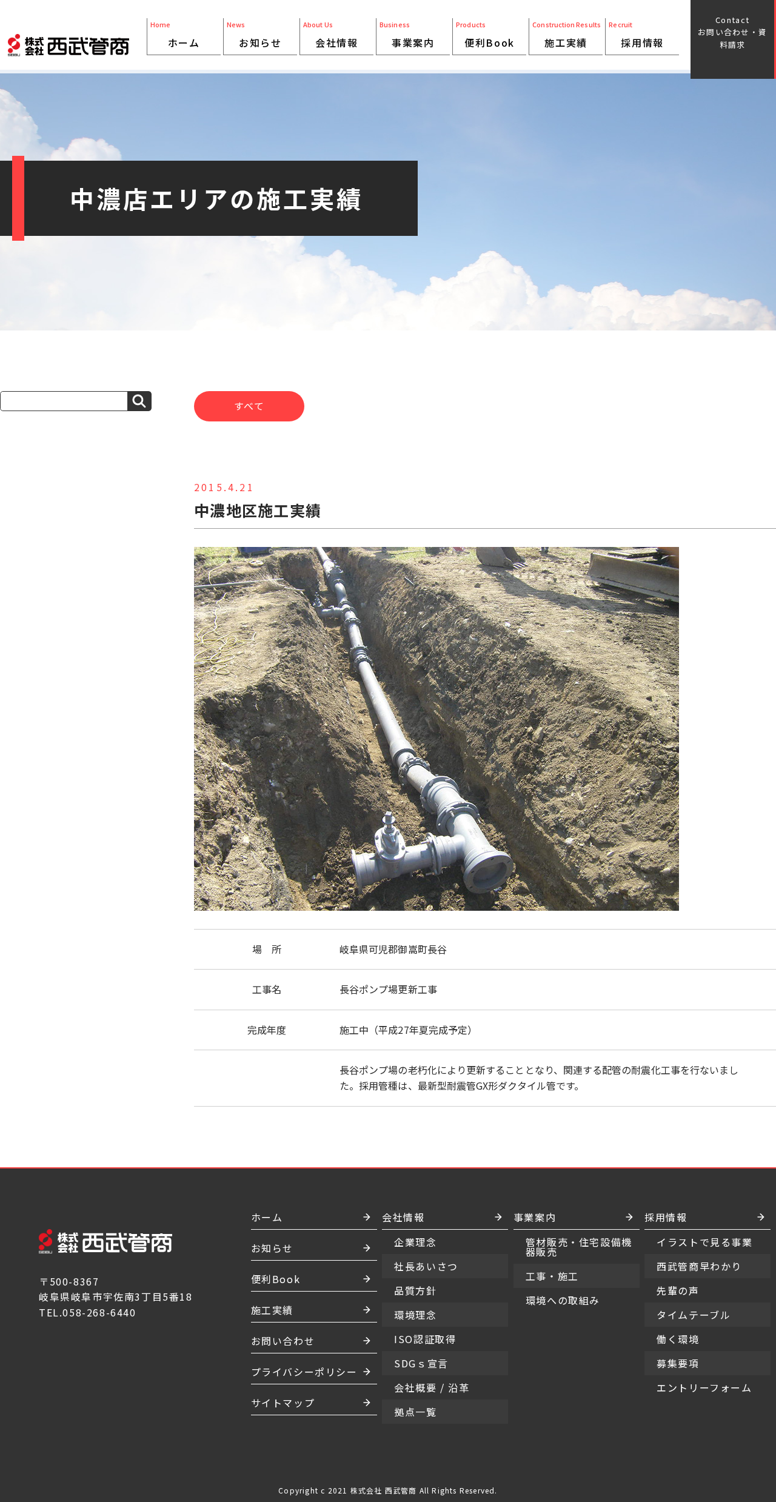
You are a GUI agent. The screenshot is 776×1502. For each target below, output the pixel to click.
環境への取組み (413, 103)
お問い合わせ (283, 1340)
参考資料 (489, 127)
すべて (249, 405)
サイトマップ (283, 1402)
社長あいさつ (336, 59)
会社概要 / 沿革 (336, 122)
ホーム (184, 42)
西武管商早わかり (699, 1266)
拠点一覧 (336, 137)
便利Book (489, 42)
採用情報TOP (642, 59)
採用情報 (642, 42)
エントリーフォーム (704, 1387)
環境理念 (336, 88)
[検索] (139, 401)
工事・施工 (413, 88)
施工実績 (565, 42)
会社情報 (336, 42)
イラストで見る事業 (704, 1242)
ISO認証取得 (336, 98)
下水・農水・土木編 (489, 93)
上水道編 (489, 79)
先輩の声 (678, 1290)
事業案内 (413, 42)
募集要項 (678, 1363)
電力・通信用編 (489, 112)
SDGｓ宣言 (336, 108)
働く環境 (678, 1339)
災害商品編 (489, 69)
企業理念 (336, 69)
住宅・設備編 (489, 59)
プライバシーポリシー (304, 1371)
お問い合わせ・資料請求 (732, 32)
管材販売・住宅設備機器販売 (413, 69)
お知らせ (260, 42)
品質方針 (336, 79)
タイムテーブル (694, 1314)
